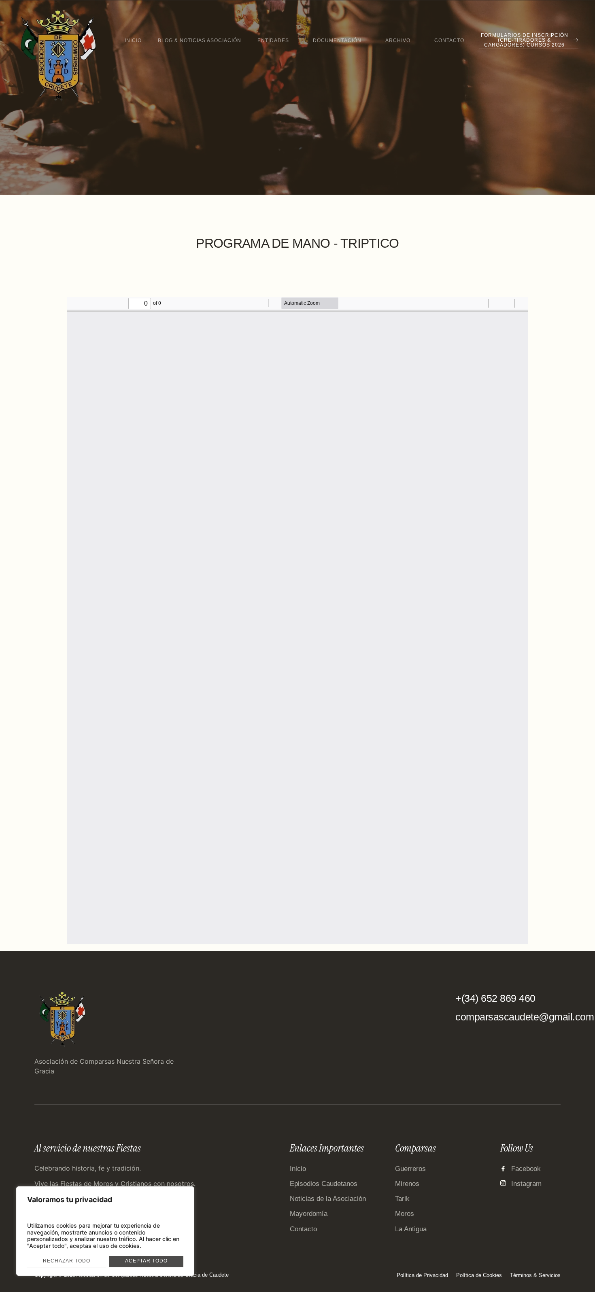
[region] (105, 1231)
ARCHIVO (397, 40)
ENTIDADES (273, 40)
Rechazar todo (66, 1261)
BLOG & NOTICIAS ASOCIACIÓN (199, 40)
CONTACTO (449, 40)
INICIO (133, 40)
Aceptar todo (146, 1261)
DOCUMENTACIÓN (337, 40)
